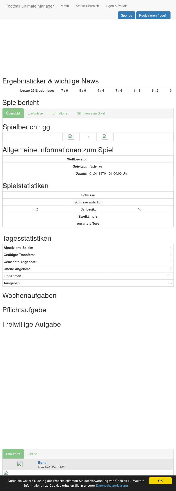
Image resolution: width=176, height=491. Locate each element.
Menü (65, 5)
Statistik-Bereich (87, 5)
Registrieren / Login (153, 15)
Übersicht (13, 113)
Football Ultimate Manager (30, 6)
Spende (126, 15)
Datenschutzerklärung (112, 485)
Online (32, 453)
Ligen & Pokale (117, 5)
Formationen (60, 113)
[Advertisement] (88, 38)
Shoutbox (13, 453)
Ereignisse (35, 113)
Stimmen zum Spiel (91, 113)
